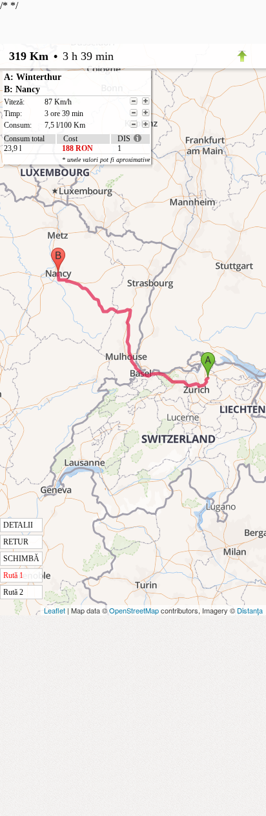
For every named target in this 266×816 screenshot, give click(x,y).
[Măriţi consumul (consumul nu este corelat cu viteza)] (146, 124)
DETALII (18, 525)
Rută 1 (13, 575)
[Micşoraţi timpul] (134, 113)
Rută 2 (13, 592)
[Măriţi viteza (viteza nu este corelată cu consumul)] (146, 101)
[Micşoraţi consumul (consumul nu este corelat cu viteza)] (134, 124)
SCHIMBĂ (21, 558)
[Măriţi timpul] (146, 113)
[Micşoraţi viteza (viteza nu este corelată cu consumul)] (134, 101)
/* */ (57, 298)
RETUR (15, 541)
